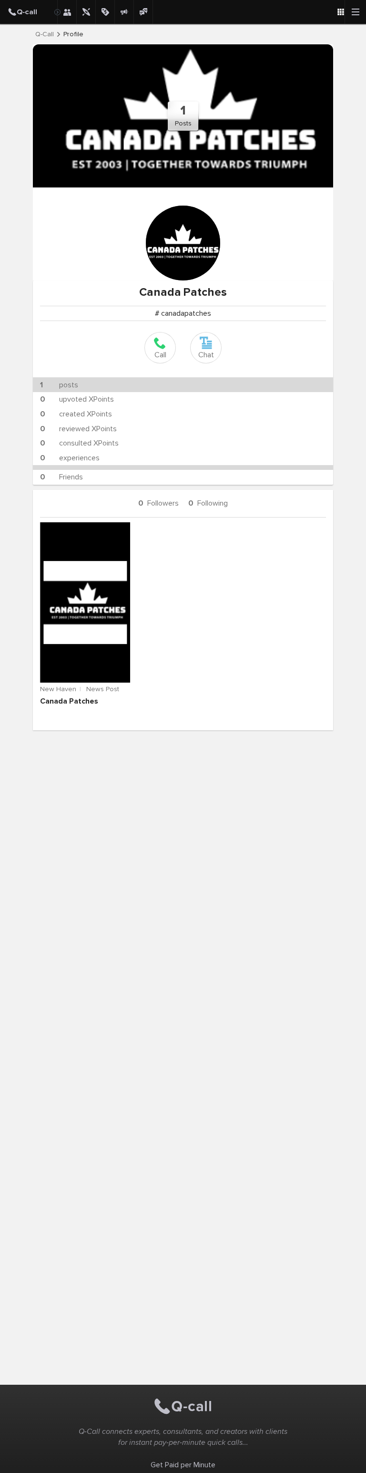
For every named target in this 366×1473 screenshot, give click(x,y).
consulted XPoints (79, 443)
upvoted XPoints (77, 399)
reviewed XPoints (78, 429)
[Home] (28, 12)
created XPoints (76, 414)
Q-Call (44, 34)
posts (59, 385)
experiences (70, 458)
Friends (61, 477)
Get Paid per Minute (183, 1465)
